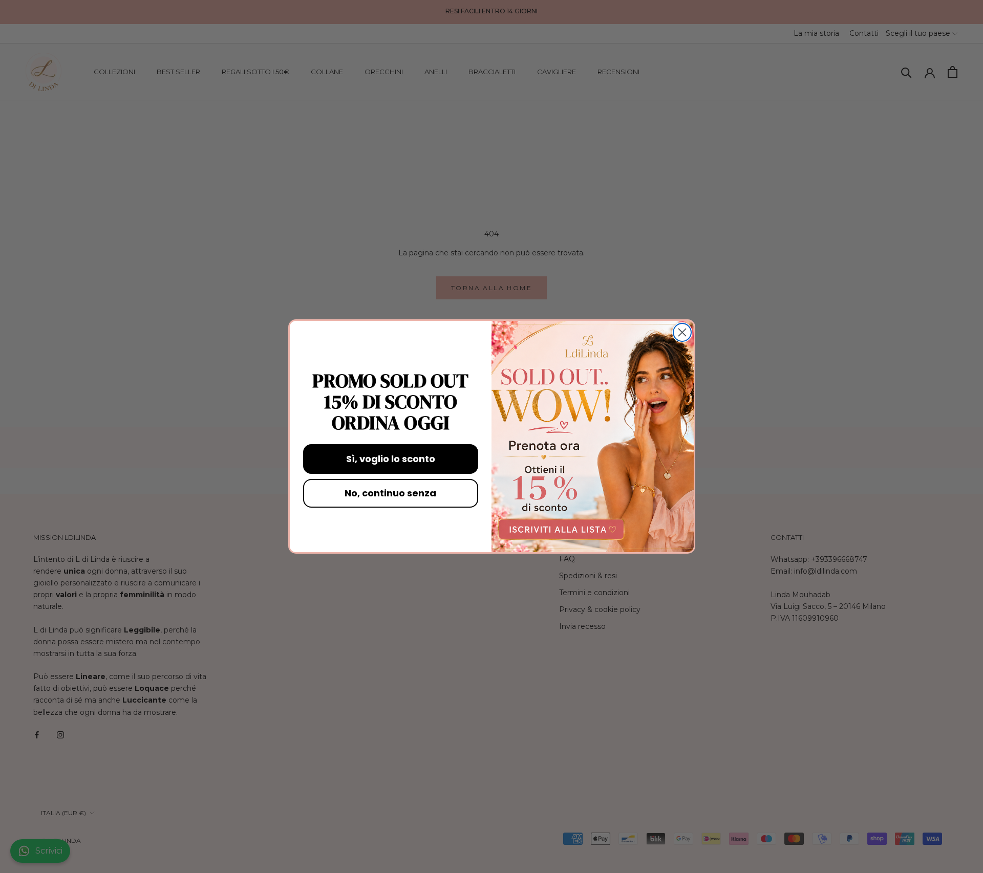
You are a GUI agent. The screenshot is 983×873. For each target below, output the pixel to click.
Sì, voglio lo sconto (390, 458)
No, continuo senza (390, 493)
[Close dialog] (682, 332)
